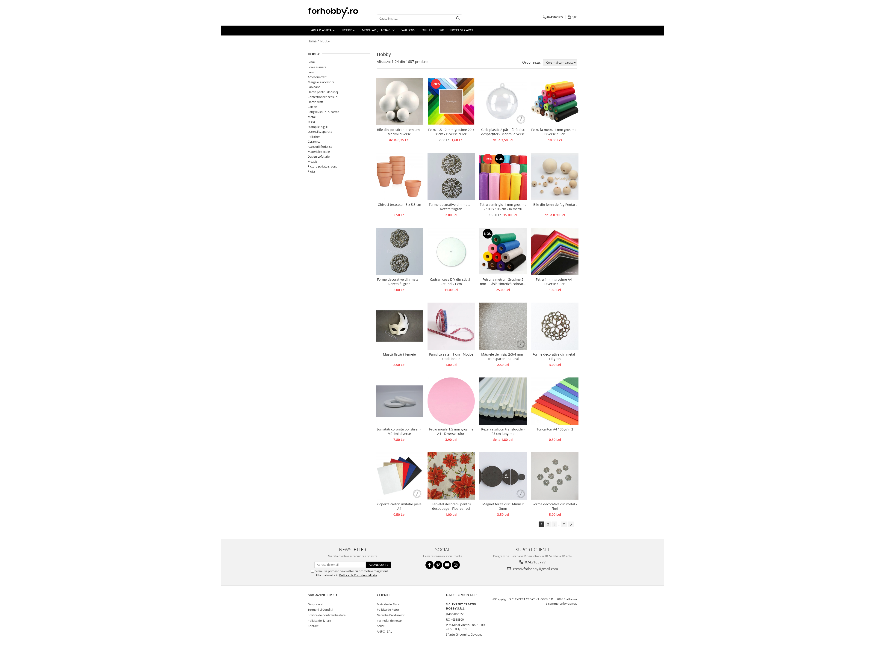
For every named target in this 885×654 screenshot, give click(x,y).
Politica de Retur (388, 609)
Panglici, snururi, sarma (323, 112)
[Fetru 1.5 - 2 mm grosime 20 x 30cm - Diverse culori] (451, 101)
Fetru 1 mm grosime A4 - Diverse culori (555, 281)
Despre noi (315, 604)
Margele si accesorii (321, 82)
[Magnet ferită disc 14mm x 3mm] (503, 476)
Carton (312, 107)
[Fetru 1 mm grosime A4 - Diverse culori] (554, 251)
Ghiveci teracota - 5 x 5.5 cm (399, 204)
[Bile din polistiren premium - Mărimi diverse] (399, 101)
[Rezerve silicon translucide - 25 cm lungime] (503, 401)
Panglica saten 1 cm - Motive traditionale (451, 356)
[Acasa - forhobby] (338, 13)
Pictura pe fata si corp (322, 166)
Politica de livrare (319, 621)
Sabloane (314, 87)
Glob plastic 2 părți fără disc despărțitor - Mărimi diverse (503, 131)
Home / (314, 41)
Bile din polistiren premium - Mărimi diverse (399, 131)
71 (564, 524)
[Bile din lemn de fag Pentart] (554, 176)
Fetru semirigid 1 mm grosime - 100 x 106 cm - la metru (503, 206)
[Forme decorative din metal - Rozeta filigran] (451, 176)
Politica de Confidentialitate (358, 575)
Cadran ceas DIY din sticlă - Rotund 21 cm (451, 281)
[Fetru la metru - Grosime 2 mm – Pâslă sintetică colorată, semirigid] (503, 251)
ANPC (381, 626)
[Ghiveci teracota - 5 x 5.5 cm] (399, 176)
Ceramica (314, 141)
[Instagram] (456, 565)
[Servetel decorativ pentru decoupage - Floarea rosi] (451, 476)
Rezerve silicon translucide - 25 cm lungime (503, 431)
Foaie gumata (317, 67)
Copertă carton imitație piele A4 (399, 506)
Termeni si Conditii (320, 609)
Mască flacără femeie (399, 354)
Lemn (312, 72)
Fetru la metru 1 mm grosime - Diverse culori (554, 131)
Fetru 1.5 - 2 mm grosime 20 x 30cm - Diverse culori (451, 131)
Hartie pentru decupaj (323, 92)
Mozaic (312, 161)
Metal (312, 117)
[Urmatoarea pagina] (571, 524)
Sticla (311, 122)
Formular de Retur (389, 621)
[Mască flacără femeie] (399, 326)
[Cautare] (458, 18)
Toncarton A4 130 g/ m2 (555, 429)
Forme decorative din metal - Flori (555, 506)
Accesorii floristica (320, 146)
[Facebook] (429, 565)
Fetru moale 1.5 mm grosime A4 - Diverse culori (451, 431)
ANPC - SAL (384, 631)
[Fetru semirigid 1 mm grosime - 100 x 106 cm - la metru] (503, 176)
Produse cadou (462, 30)
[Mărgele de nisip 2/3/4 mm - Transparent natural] (503, 326)
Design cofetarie (319, 156)
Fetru (311, 62)
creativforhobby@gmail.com (535, 568)
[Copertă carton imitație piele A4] (399, 476)
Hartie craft (315, 102)
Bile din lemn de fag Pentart (555, 204)
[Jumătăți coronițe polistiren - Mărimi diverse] (399, 401)
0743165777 (535, 562)
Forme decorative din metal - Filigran (555, 356)
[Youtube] (447, 565)
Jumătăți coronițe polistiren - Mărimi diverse (399, 431)
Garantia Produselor (390, 615)
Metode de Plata (388, 604)
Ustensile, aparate (320, 132)
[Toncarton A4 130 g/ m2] (554, 401)
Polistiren (314, 137)
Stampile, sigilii (317, 127)
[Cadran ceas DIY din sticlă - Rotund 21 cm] (451, 251)
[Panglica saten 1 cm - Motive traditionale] (451, 326)
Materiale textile (319, 152)
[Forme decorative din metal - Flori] (554, 476)
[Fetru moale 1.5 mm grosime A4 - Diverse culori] (451, 401)
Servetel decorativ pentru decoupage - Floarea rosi (451, 506)
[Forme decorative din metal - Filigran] (554, 326)
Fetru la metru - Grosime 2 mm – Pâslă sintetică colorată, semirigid (503, 281)
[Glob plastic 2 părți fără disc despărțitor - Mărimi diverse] (503, 101)
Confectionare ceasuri (322, 97)
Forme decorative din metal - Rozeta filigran (451, 206)
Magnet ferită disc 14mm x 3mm (503, 506)
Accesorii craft (317, 77)
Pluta (311, 171)
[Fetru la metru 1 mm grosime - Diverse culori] (554, 101)
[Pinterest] (438, 565)
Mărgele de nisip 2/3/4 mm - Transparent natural (503, 356)
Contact (313, 626)
